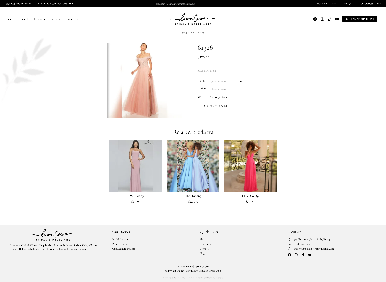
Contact (70, 19)
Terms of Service (213, 278)
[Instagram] (322, 19)
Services (55, 19)
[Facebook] (315, 19)
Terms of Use (202, 266)
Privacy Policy (185, 266)
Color (203, 81)
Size (203, 88)
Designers (39, 19)
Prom (193, 32)
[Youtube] (337, 19)
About (24, 19)
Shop (8, 19)
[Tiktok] (329, 19)
